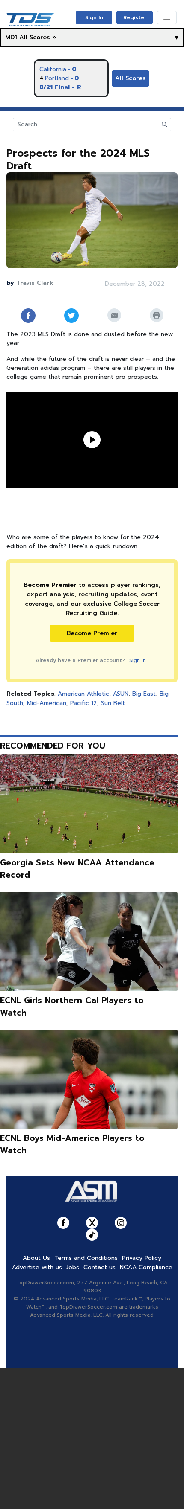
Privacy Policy (141, 1258)
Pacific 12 (83, 703)
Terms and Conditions (86, 1258)
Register (134, 17)
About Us (36, 1258)
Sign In (94, 17)
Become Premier (92, 633)
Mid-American (46, 703)
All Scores (130, 78)
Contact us (99, 1267)
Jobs (72, 1267)
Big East (144, 693)
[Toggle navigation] (167, 17)
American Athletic (83, 693)
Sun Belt (113, 703)
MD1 (11, 37)
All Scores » (37, 37)
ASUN (120, 693)
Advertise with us (37, 1267)
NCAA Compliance (146, 1267)
